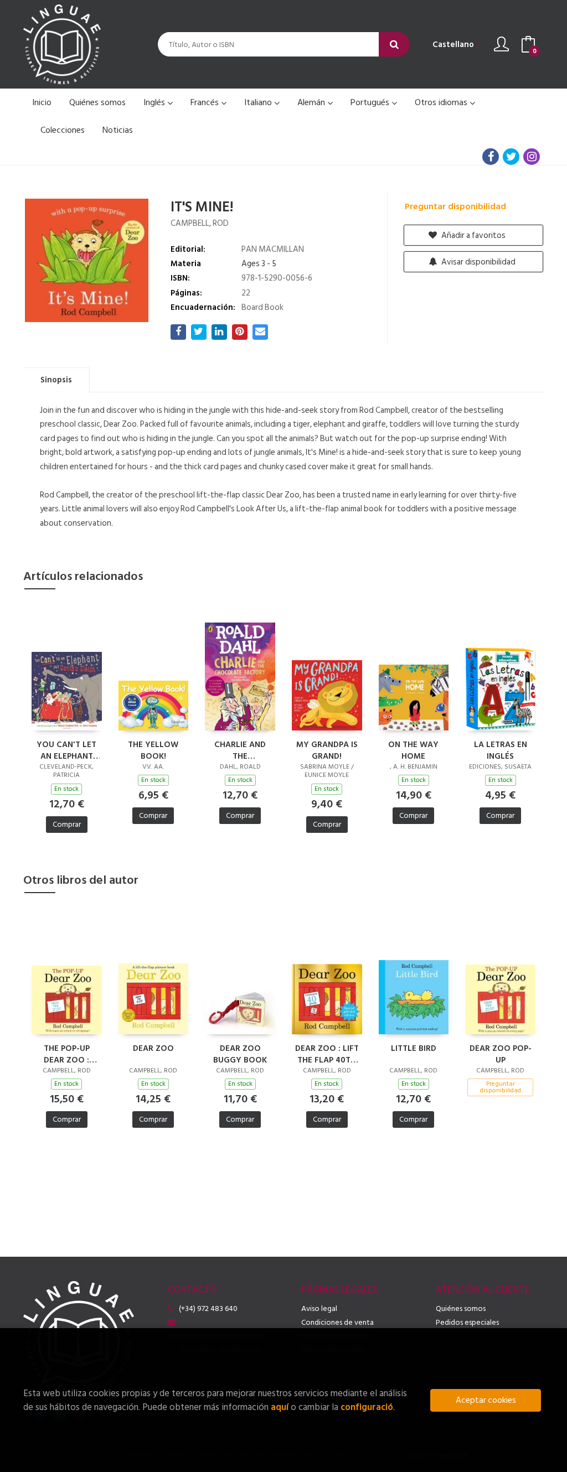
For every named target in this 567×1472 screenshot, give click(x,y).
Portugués (370, 102)
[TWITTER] (511, 156)
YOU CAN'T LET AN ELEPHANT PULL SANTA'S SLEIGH (66, 750)
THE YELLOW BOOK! (153, 750)
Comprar (67, 824)
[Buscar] (394, 44)
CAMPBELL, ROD (200, 223)
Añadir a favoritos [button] (473, 235)
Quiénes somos (461, 1308)
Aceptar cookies (486, 1400)
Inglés (155, 102)
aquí (279, 1407)
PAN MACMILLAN (272, 249)
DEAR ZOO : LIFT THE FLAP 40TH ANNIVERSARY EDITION (327, 1054)
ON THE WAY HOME (413, 750)
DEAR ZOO (153, 1049)
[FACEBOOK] (490, 156)
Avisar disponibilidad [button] (478, 262)
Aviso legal (319, 1308)
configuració (367, 1407)
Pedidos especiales (467, 1322)
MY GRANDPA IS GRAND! (327, 750)
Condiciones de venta (337, 1322)
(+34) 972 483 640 (208, 1308)
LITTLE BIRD (413, 1049)
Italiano (259, 102)
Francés (205, 102)
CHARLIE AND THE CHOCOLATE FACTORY (240, 750)
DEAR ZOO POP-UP (501, 1054)
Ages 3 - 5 (258, 264)
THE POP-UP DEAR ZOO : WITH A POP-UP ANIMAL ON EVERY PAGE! (66, 1054)
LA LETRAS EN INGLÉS (500, 750)
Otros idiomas (442, 102)
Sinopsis (56, 380)
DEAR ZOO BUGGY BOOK (240, 1054)
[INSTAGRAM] (531, 156)
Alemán (312, 102)
